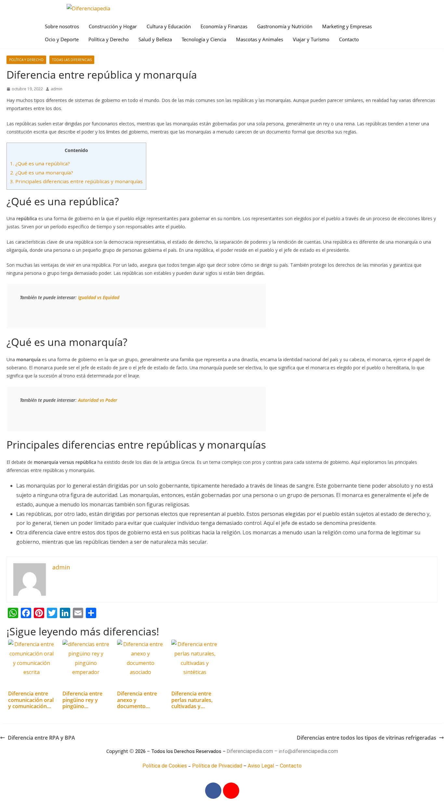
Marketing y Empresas (347, 26)
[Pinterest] (231, 791)
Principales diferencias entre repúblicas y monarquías (76, 181)
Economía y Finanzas (224, 26)
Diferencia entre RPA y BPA (41, 737)
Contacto (349, 39)
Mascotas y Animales (259, 39)
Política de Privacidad (217, 766)
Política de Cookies (164, 766)
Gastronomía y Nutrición (284, 26)
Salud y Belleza (155, 39)
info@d (287, 751)
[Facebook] (213, 791)
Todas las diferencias (72, 59)
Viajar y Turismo (311, 39)
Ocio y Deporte (62, 39)
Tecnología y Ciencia (204, 39)
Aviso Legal (261, 766)
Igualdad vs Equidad (98, 297)
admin (56, 89)
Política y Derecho (108, 39)
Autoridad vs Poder (97, 400)
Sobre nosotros (62, 26)
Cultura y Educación (169, 26)
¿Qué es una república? (40, 163)
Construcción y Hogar (113, 26)
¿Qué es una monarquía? (41, 172)
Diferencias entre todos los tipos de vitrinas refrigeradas (366, 737)
